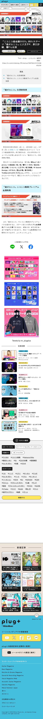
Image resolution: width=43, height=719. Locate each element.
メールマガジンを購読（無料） (24, 652)
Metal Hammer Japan (10, 687)
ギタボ (24, 463)
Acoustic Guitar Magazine (11, 681)
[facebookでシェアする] (30, 247)
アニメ (36, 489)
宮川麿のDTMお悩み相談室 (27, 412)
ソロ (4, 473)
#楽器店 (21, 431)
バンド (11, 473)
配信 (4, 486)
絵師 (18, 492)
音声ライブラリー (8, 492)
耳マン (4, 690)
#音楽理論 (27, 393)
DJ (16, 460)
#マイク (36, 367)
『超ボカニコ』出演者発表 (15, 75)
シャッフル (19, 452)
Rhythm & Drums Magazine (12, 672)
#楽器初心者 (27, 430)
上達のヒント (24, 4)
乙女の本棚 (23, 460)
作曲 (16, 463)
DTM (16, 479)
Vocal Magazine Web (9, 678)
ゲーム (26, 492)
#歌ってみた (27, 381)
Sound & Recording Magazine (13, 675)
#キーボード (22, 428)
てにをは (5, 457)
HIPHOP (29, 479)
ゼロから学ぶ (5, 4)
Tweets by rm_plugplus (21, 340)
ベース (17, 476)
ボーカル (27, 473)
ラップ (35, 482)
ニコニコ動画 (16, 457)
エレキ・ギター (7, 463)
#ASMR (21, 367)
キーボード (33, 476)
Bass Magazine (7, 669)
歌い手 (28, 489)
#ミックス (21, 416)
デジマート (5, 694)
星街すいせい (7, 460)
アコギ (35, 473)
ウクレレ (5, 482)
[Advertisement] (21, 524)
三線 (27, 482)
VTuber (5, 489)
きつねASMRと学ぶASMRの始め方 (30, 365)
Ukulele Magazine (8, 684)
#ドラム (35, 428)
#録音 (37, 416)
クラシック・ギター (17, 482)
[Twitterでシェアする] (21, 247)
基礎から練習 (15, 4)
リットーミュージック (8, 706)
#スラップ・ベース (24, 357)
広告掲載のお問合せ (8, 699)
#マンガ (21, 393)
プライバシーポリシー (9, 703)
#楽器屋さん (36, 430)
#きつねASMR (28, 367)
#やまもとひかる (23, 359)
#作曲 (30, 403)
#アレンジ (26, 414)
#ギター (29, 428)
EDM (37, 479)
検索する (21, 497)
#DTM (20, 381)
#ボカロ (25, 403)
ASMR (38, 486)
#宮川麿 (32, 416)
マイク (14, 489)
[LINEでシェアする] (12, 247)
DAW (21, 489)
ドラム (25, 476)
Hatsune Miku (29, 457)
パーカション (7, 479)
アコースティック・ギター (17, 486)
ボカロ (30, 486)
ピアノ (19, 473)
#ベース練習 (34, 357)
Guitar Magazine (8, 666)
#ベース (21, 430)
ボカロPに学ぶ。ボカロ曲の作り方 (29, 401)
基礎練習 (34, 460)
